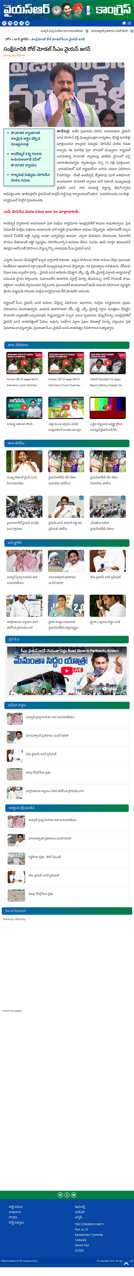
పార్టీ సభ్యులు (16, 1223)
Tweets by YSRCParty (14, 919)
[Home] (67, 10)
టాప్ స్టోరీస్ (21, 39)
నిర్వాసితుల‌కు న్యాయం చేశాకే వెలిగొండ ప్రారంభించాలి (55, 791)
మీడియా (80, 1212)
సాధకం (13, 1218)
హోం (8, 39)
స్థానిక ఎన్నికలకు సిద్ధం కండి (105, 622)
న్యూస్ (78, 1218)
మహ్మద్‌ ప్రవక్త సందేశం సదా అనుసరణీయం (44, 31)
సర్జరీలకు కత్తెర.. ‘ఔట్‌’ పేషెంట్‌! (44, 857)
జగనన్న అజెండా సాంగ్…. (21, 424)
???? (123, 22)
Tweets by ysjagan (12, 1011)
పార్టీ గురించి (16, 1207)
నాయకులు (15, 1212)
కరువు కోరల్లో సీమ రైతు (38, 773)
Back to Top (126, 1263)
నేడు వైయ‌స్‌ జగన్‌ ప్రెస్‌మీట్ (105, 577)
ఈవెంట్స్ (80, 1207)
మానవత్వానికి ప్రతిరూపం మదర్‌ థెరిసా (91, 31)
